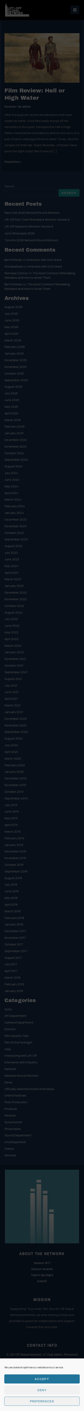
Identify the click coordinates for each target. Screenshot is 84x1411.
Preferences (42, 1401)
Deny (42, 1390)
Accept (42, 1379)
